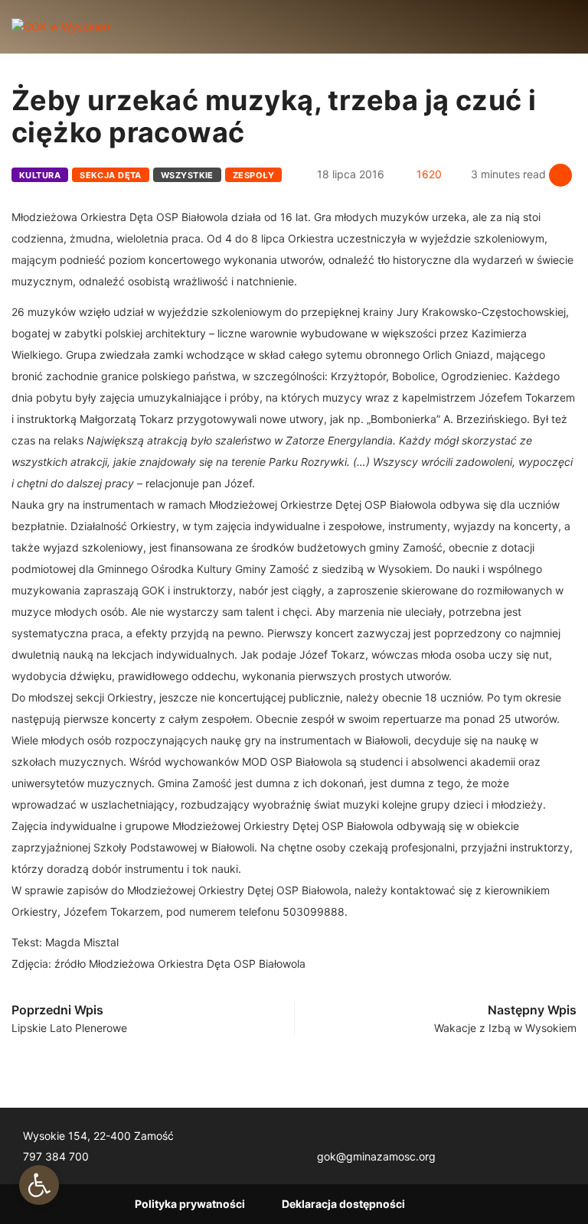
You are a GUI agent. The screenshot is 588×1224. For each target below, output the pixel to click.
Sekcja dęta (111, 175)
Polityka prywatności (190, 1203)
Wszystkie (187, 175)
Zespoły (253, 175)
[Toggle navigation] (137, 27)
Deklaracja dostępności (343, 1203)
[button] (39, 1185)
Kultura (39, 175)
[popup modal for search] (552, 27)
